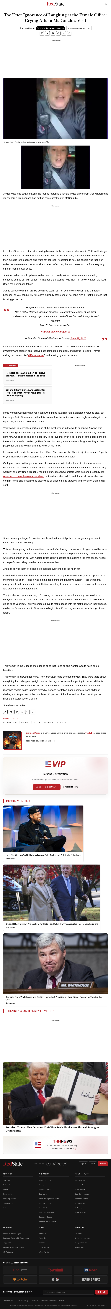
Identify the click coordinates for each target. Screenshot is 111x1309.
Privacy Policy (23, 1301)
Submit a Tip (44, 1247)
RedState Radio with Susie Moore (16, 1238)
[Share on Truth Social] (47, 33)
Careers (42, 1243)
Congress (43, 1185)
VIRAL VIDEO (62, 722)
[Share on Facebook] (53, 33)
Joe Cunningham (82, 1194)
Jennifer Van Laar (82, 1185)
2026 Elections (45, 1180)
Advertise (42, 1238)
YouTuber (89, 733)
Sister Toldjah (80, 1212)
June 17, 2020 (78, 338)
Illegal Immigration (46, 1212)
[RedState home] (13, 1164)
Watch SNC (79, 1247)
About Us (43, 1234)
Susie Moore (80, 1189)
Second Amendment (47, 1222)
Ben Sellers (10, 859)
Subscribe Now (70, 787)
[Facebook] (59, 1164)
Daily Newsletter (81, 1243)
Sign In (83, 1164)
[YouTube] (65, 1164)
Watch (5, 1189)
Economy (43, 1194)
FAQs (93, 1164)
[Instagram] (54, 1164)
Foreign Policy (45, 1203)
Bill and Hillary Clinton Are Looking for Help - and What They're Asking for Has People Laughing (52, 924)
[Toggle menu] (5, 3)
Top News (7, 1180)
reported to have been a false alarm (23, 476)
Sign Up (101, 1292)
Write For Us (44, 1252)
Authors (6, 1208)
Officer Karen (36, 355)
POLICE (36, 722)
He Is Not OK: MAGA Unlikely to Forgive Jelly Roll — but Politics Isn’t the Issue (43, 855)
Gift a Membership (82, 1238)
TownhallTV (8, 1203)
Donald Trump (45, 1189)
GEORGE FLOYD (10, 722)
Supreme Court (45, 1217)
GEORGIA (25, 722)
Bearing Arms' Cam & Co (13, 1247)
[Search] (106, 4)
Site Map (62, 1301)
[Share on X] (42, 33)
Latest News (8, 1185)
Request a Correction (49, 1301)
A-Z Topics (44, 1174)
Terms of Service (9, 1301)
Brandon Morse (27, 28)
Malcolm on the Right (12, 1234)
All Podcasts (8, 1252)
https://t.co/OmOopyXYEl (55, 331)
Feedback (34, 1301)
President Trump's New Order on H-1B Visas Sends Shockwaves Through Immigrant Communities (53, 1129)
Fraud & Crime (45, 1208)
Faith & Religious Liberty (49, 1199)
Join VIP (103, 1164)
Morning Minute (9, 1199)
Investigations (8, 1194)
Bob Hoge (79, 1208)
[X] (48, 1164)
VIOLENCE (48, 722)
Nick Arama (10, 927)
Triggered (7, 1243)
